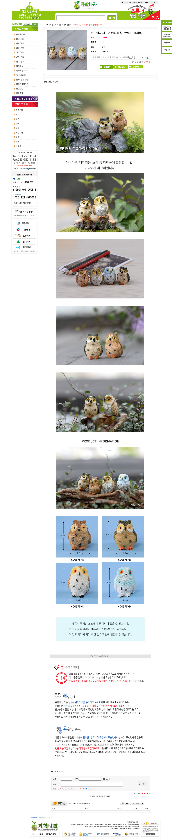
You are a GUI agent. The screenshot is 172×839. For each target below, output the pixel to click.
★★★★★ (91, 789)
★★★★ (81, 789)
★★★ (73, 789)
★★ (65, 789)
